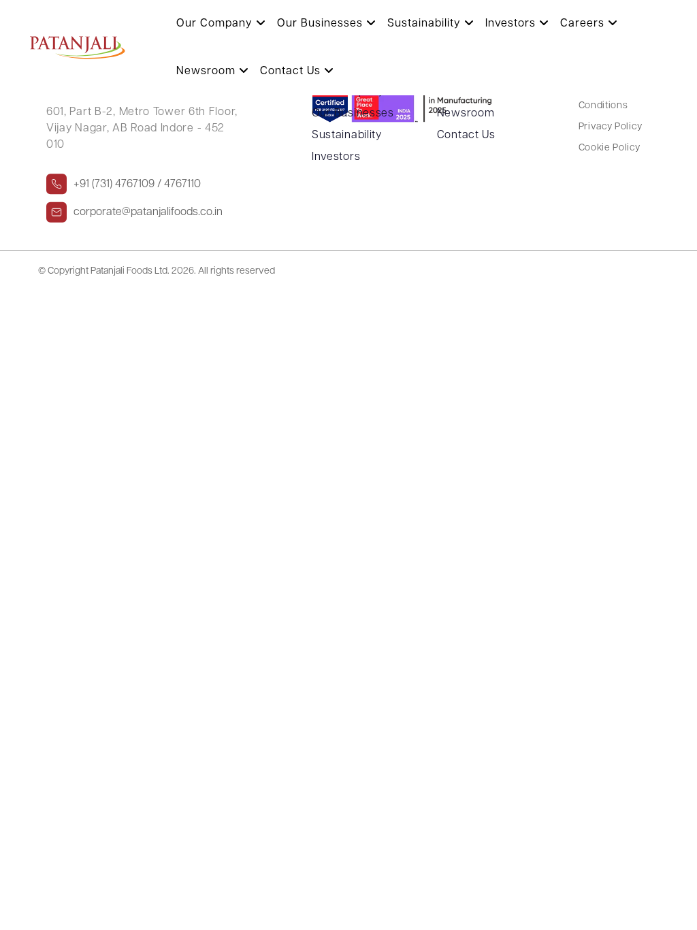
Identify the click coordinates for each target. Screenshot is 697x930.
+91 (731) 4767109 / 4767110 (137, 183)
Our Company (216, 23)
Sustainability (425, 23)
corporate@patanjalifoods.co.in (148, 211)
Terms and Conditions (603, 98)
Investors (512, 23)
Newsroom (207, 71)
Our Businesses (321, 23)
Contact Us (292, 71)
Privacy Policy (611, 127)
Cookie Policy (610, 148)
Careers (584, 23)
